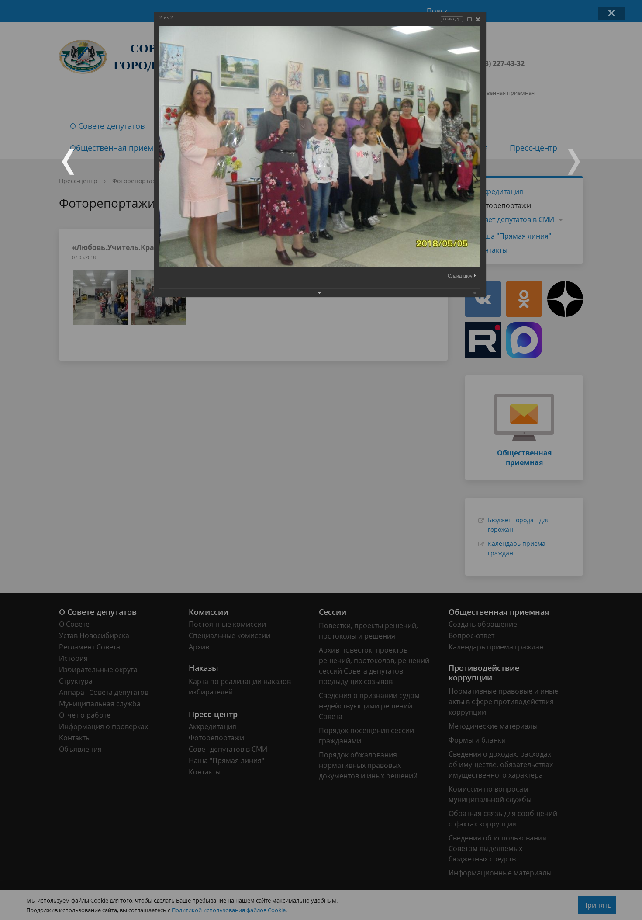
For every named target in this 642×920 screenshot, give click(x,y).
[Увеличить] (469, 19)
